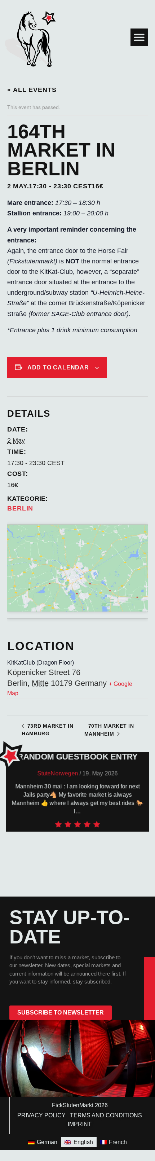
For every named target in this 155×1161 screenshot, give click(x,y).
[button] (139, 37)
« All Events (32, 89)
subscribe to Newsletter (60, 1012)
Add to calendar (58, 367)
